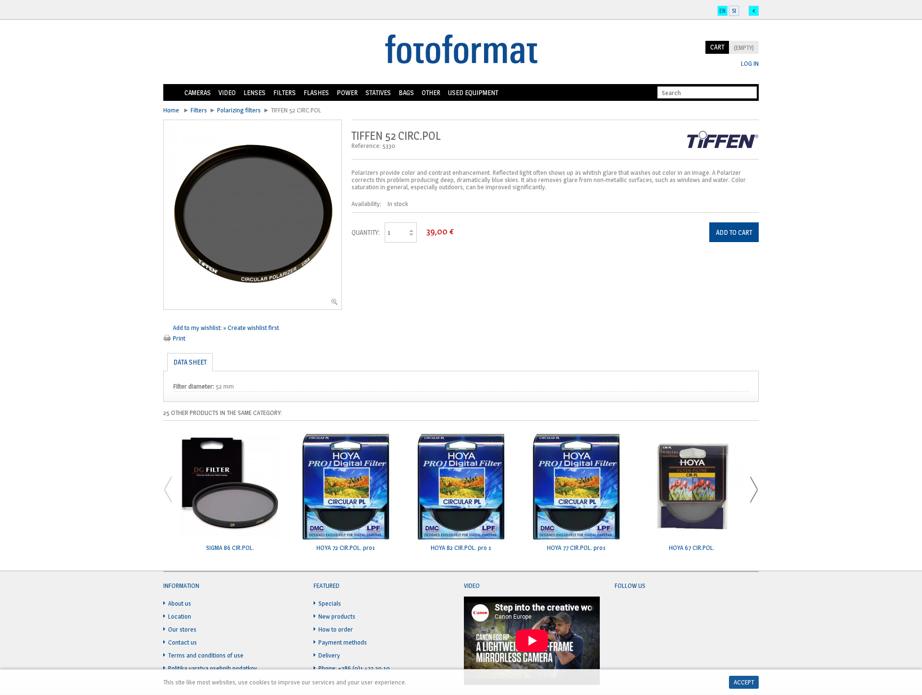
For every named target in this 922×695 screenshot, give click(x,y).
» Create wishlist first (251, 327)
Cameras (197, 92)
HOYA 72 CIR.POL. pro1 (345, 547)
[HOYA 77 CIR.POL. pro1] (576, 487)
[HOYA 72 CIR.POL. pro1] (345, 487)
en (722, 10)
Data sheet (189, 362)
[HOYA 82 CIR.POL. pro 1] (461, 487)
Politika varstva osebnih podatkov (212, 668)
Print (179, 338)
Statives (378, 92)
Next (754, 489)
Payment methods (342, 642)
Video (227, 92)
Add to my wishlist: (198, 327)
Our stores (182, 629)
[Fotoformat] (461, 50)
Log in (750, 63)
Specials (329, 603)
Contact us (182, 642)
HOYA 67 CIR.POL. (692, 547)
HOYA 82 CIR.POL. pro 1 (461, 547)
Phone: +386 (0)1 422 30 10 (354, 668)
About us (179, 603)
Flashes (316, 92)
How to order (335, 629)
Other (431, 92)
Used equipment (473, 92)
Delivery (329, 655)
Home (172, 93)
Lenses (254, 92)
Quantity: (366, 232)
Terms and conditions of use (205, 655)
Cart (717, 47)
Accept (744, 682)
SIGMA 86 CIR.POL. (230, 547)
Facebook (622, 609)
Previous (168, 489)
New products (336, 616)
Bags (406, 92)
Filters (284, 92)
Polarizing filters (239, 110)
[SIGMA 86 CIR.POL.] (230, 487)
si (734, 10)
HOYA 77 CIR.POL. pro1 (576, 547)
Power (347, 92)
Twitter (640, 609)
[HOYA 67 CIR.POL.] (692, 487)
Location (179, 616)
